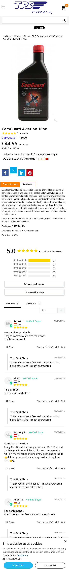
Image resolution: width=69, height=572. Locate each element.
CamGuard (8, 137)
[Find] (64, 20)
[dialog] (34, 555)
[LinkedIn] (21, 172)
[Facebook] (5, 172)
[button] (57, 347)
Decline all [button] (50, 565)
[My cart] (63, 8)
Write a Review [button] (36, 283)
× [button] (65, 541)
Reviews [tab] (10, 303)
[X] (13, 170)
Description (10, 184)
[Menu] (3, 8)
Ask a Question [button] (36, 292)
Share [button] (11, 347)
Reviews (27, 184)
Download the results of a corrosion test (20, 231)
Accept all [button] (18, 565)
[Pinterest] (29, 172)
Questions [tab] (31, 303)
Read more (22, 555)
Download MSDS (10, 235)
